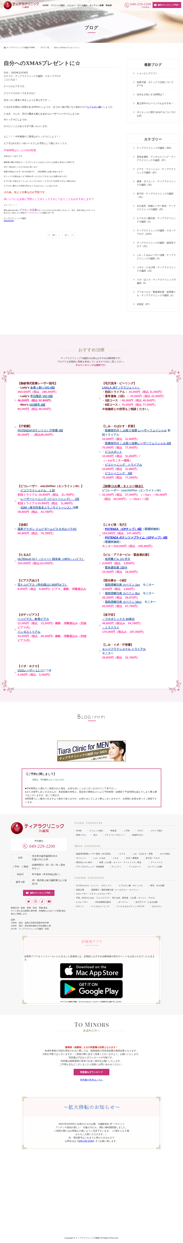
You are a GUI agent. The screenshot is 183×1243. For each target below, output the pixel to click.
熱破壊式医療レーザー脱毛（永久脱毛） (94, 854)
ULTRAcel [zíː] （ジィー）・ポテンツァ (94, 885)
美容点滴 (80, 890)
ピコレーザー (82, 902)
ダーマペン (123, 902)
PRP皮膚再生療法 (103, 902)
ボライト (80, 906)
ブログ (140, 831)
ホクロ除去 (165, 854)
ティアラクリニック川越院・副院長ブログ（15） (156, 244)
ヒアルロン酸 (94, 107)
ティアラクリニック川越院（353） (155, 148)
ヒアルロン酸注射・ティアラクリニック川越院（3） (156, 220)
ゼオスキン (157, 906)
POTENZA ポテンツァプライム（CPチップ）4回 (136, 537)
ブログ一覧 (44, 47)
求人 (95, 835)
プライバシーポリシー (115, 835)
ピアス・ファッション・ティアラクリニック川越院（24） (156, 171)
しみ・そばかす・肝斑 (143, 854)
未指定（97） (144, 304)
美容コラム (81, 835)
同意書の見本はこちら (91, 1080)
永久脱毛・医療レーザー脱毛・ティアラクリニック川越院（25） (156, 208)
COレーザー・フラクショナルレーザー (94, 894)
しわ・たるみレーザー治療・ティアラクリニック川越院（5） (156, 257)
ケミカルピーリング (100, 906)
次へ (67, 235)
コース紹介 (82, 5)
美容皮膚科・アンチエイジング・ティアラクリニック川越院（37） (156, 158)
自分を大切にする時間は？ (150, 94)
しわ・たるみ (99, 858)
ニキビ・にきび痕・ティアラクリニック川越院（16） (156, 269)
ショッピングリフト (147, 73)
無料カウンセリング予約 (168, 5)
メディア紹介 (156, 831)
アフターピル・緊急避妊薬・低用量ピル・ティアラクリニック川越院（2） (156, 294)
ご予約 (127, 831)
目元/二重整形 (132, 858)
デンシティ (116, 867)
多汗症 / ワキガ (153, 858)
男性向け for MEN (84, 862)
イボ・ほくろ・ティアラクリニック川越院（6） (156, 281)
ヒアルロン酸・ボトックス (131, 885)
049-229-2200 (42, 846)
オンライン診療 (97, 5)
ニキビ (116, 858)
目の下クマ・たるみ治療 (147, 902)
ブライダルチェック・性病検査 (90, 867)
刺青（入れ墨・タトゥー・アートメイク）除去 (121, 862)
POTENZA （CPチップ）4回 (123, 529)
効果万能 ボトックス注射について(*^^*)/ (155, 84)
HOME (46, 5)
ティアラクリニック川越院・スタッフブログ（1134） (156, 232)
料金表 (109, 5)
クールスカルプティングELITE (131, 906)
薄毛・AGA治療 (157, 885)
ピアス (122, 854)
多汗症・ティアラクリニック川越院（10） (155, 195)
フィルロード (135, 867)
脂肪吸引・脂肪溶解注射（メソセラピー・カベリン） (115, 890)
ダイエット (81, 858)
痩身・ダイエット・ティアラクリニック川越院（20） (156, 183)
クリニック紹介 (58, 5)
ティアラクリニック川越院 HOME (21, 47)
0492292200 (9, 221)
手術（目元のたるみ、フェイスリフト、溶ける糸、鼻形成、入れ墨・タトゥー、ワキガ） (116, 898)
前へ (54, 235)
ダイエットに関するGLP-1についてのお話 (156, 114)
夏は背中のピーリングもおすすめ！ (155, 103)
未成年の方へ (138, 835)
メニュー (71, 5)
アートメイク (157, 862)
